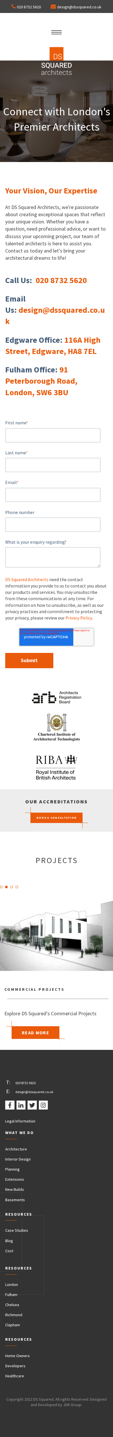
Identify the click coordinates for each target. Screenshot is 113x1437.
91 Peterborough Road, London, (41, 380)
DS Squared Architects (26, 579)
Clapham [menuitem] (12, 1324)
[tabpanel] (56, 962)
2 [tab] (8, 889)
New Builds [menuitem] (14, 1189)
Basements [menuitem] (15, 1199)
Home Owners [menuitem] (17, 1355)
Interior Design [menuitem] (18, 1159)
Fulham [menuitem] (11, 1294)
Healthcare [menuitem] (14, 1375)
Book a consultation (57, 818)
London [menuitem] (11, 1284)
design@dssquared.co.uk (79, 7)
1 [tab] (3, 889)
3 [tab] (13, 889)
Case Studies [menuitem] (16, 1230)
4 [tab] (18, 889)
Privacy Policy (78, 618)
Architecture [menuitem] (16, 1149)
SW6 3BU (52, 392)
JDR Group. (72, 1404)
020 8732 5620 (29, 7)
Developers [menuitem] (15, 1365)
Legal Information (20, 1121)
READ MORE (35, 1032)
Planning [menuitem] (12, 1169)
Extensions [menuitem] (14, 1179)
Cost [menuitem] (9, 1250)
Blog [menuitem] (9, 1240)
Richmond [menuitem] (13, 1314)
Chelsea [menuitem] (12, 1304)
